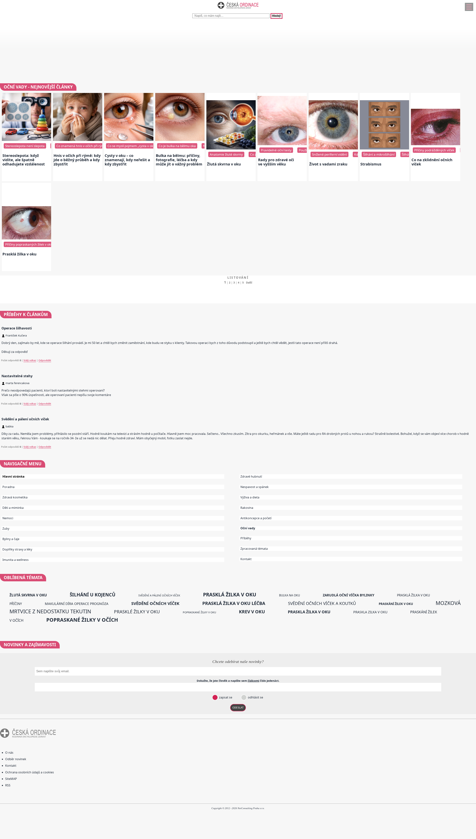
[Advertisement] (238, 50)
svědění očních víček (155, 603)
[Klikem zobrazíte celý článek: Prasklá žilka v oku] (26, 238)
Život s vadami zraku (328, 164)
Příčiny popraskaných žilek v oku (29, 244)
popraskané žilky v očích (82, 619)
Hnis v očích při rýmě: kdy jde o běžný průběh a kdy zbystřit (77, 160)
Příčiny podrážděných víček (434, 150)
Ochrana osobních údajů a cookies (29, 772)
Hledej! (276, 16)
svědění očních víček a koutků (322, 603)
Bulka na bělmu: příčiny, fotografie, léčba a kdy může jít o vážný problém (179, 160)
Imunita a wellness (15, 560)
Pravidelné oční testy (276, 150)
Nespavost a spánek (254, 487)
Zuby (5, 528)
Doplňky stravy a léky (17, 549)
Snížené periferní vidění (329, 154)
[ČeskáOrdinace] (238, 9)
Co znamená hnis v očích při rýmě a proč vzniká (91, 146)
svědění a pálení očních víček (159, 595)
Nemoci (7, 518)
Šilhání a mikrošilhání (379, 154)
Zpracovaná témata (254, 549)
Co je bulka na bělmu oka (177, 146)
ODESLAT (238, 707)
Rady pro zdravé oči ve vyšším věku (276, 162)
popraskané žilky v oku (199, 612)
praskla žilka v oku (309, 611)
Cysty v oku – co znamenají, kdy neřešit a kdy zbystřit (127, 160)
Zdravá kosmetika (15, 497)
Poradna (8, 487)
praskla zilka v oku (370, 612)
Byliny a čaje (10, 539)
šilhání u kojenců (92, 595)
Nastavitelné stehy (17, 376)
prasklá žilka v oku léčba (233, 603)
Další (249, 282)
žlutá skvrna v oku (28, 595)
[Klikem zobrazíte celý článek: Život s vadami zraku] (333, 148)
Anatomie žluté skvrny (226, 154)
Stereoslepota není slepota (25, 146)
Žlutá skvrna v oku (224, 164)
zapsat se (225, 697)
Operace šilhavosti (16, 328)
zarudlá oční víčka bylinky (348, 595)
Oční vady (247, 528)
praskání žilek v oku (396, 604)
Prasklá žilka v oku (19, 254)
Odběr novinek (15, 759)
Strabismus (370, 164)
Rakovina (246, 508)
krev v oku (252, 612)
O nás (9, 753)
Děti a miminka (13, 508)
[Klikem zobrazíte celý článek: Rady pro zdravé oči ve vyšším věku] (282, 144)
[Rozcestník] (469, 7)
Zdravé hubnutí (251, 476)
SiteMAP (11, 779)
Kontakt (246, 559)
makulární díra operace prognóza (76, 603)
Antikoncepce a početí (255, 518)
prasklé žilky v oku (137, 611)
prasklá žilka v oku (229, 594)
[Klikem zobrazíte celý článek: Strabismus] (384, 148)
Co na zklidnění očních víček (431, 162)
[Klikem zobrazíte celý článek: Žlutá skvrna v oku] (231, 148)
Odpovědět (44, 360)
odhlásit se (255, 697)
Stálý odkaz (29, 360)
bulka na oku (289, 595)
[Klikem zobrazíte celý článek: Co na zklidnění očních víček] (435, 144)
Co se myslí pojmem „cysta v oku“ (131, 146)
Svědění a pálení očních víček (25, 419)
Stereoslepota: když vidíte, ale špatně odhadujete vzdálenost (23, 160)
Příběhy (245, 538)
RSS (7, 785)
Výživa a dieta (249, 497)
